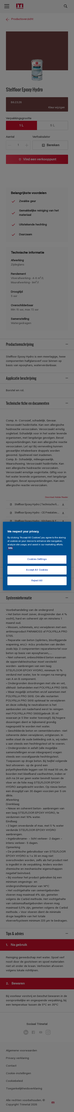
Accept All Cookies (37, 570)
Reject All (37, 581)
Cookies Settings (36, 559)
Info (10, 548)
